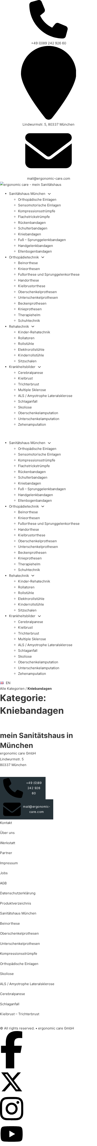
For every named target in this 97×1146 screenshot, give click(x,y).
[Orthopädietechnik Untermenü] (42, 257)
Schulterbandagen (32, 228)
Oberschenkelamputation (38, 413)
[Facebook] (11, 1067)
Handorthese (28, 280)
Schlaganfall (27, 401)
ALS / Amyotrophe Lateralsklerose (45, 396)
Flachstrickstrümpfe (34, 217)
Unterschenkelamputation (38, 419)
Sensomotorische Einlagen (39, 205)
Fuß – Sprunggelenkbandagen (42, 240)
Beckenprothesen (32, 303)
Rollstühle (26, 343)
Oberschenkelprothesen (37, 292)
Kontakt (6, 823)
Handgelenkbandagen (35, 246)
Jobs (4, 873)
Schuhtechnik (29, 320)
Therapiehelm (29, 315)
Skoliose (25, 407)
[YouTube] (11, 1143)
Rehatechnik (19, 326)
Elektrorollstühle (31, 349)
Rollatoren (26, 338)
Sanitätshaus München (27, 193)
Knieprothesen (30, 309)
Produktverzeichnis (15, 903)
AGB (3, 883)
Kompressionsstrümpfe (36, 211)
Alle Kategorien (12, 688)
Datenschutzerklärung (17, 893)
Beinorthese (28, 263)
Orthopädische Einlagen (37, 199)
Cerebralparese (30, 372)
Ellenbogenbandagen (35, 251)
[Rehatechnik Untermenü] (33, 326)
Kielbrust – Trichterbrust (19, 1014)
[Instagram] (11, 1120)
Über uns (7, 833)
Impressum (9, 863)
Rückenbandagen (32, 222)
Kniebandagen (29, 234)
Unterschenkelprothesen (38, 297)
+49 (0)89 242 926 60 (34, 788)
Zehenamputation (32, 424)
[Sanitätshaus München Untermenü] (49, 194)
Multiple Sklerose (32, 390)
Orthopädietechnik (24, 257)
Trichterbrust (28, 384)
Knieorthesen (29, 269)
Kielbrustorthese (31, 286)
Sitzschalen (27, 361)
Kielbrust (25, 378)
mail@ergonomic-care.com (36, 809)
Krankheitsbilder (22, 367)
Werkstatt (7, 843)
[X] (11, 1092)
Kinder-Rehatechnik (34, 332)
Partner (6, 853)
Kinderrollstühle (31, 355)
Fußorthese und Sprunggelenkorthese (49, 274)
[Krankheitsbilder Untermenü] (39, 367)
